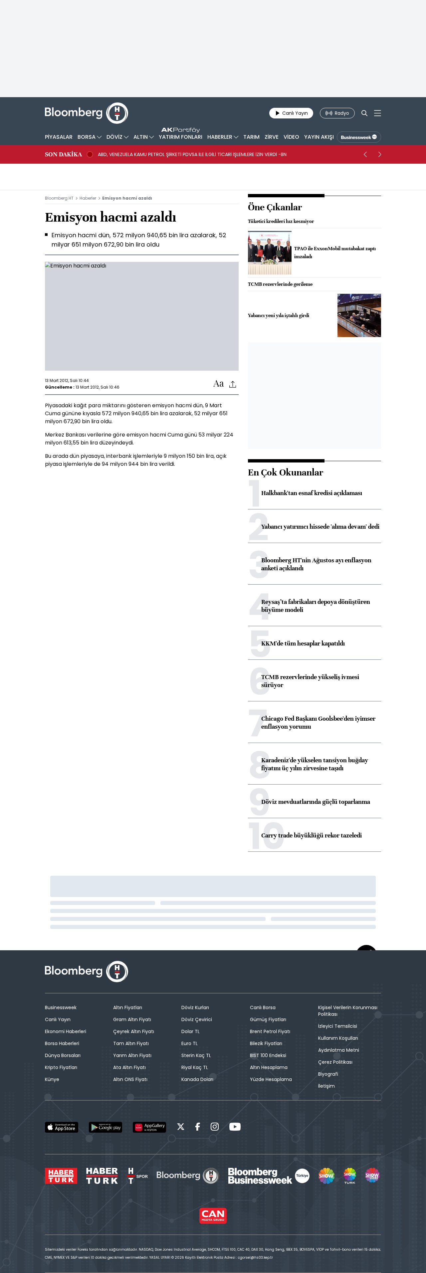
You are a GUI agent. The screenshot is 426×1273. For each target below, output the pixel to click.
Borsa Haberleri (62, 1043)
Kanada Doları (197, 1079)
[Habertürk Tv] (102, 1175)
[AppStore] (61, 1127)
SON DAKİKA (63, 154)
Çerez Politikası (335, 1062)
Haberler (88, 198)
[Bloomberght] (86, 113)
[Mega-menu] (377, 113)
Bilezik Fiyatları (266, 1043)
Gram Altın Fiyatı (132, 1019)
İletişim (326, 1086)
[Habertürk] (61, 1175)
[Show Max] (373, 1175)
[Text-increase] (218, 384)
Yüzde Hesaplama (271, 1079)
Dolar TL (190, 1031)
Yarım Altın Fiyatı (132, 1055)
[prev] (365, 154)
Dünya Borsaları (63, 1055)
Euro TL (189, 1043)
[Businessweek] (269, 1175)
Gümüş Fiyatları (268, 1019)
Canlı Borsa (263, 1007)
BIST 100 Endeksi (268, 1055)
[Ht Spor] (137, 1175)
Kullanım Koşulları (338, 1038)
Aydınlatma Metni (338, 1050)
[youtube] (235, 1127)
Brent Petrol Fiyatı (270, 1031)
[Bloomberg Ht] (188, 1175)
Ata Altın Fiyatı (129, 1067)
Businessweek (61, 1007)
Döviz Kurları (195, 1007)
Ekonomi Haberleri (65, 1031)
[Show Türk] (349, 1175)
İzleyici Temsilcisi (337, 1026)
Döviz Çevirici (196, 1019)
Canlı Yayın (58, 1019)
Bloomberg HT (59, 198)
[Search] (364, 113)
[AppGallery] (149, 1127)
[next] (379, 154)
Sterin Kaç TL (196, 1055)
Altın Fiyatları (127, 1007)
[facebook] (197, 1127)
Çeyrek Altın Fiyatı (133, 1031)
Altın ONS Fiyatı (130, 1079)
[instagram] (215, 1127)
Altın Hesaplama (269, 1067)
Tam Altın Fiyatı (131, 1043)
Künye (52, 1079)
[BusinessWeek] (359, 137)
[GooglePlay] (105, 1127)
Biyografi (328, 1074)
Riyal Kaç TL (194, 1067)
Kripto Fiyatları (61, 1067)
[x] (181, 1127)
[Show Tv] (326, 1175)
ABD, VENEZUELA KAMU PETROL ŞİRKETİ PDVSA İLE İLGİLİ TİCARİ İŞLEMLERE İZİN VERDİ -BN (192, 154)
